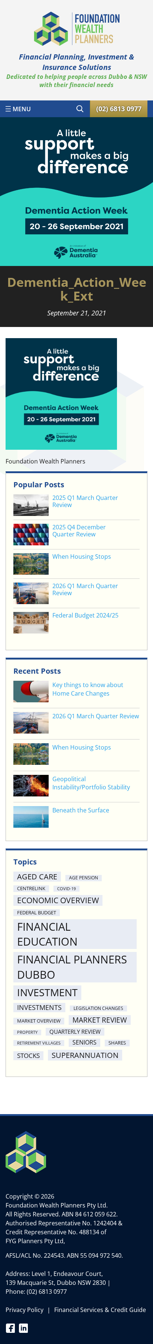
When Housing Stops (81, 556)
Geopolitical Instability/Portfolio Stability (91, 783)
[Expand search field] (80, 109)
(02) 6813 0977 (47, 1291)
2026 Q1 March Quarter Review (85, 590)
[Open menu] (18, 108)
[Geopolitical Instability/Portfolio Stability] (31, 786)
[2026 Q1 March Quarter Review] (31, 723)
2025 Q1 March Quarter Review (85, 501)
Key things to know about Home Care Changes (87, 689)
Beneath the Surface (80, 810)
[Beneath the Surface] (31, 818)
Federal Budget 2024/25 (85, 615)
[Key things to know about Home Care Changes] (31, 692)
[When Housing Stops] (31, 755)
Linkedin (23, 1328)
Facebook (10, 1328)
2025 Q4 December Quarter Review (79, 531)
